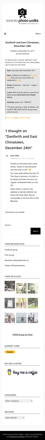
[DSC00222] (33, 303)
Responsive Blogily (17, 436)
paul (12, 155)
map (18, 80)
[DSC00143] (21, 318)
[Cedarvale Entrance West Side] (21, 288)
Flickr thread (10, 117)
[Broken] (10, 303)
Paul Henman (23, 53)
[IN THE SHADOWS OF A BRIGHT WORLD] (10, 286)
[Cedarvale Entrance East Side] (33, 288)
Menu (38, 33)
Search (8, 225)
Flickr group (9, 255)
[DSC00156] (33, 318)
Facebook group (11, 250)
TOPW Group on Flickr (22, 334)
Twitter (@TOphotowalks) (15, 265)
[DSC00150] (10, 318)
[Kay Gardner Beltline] (21, 303)
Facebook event (23, 117)
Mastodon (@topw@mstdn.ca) (17, 260)
